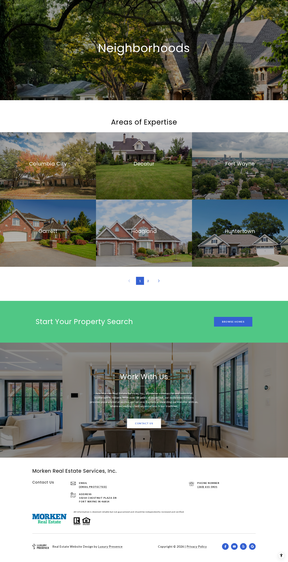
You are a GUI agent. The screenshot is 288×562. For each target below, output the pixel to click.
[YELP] (243, 546)
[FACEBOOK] (225, 546)
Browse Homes (233, 321)
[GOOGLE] (252, 546)
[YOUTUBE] (234, 546)
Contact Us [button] (144, 423)
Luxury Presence (110, 546)
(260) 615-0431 (207, 486)
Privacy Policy (196, 546)
